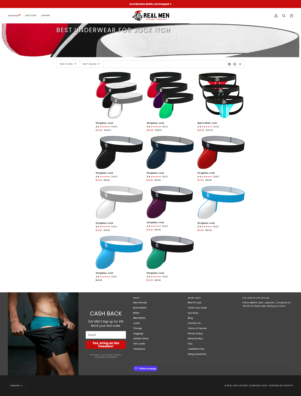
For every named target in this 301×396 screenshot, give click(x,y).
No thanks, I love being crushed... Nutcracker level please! (106, 355)
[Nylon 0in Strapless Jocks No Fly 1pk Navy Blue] (170, 152)
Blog (190, 318)
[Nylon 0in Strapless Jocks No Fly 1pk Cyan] (119, 252)
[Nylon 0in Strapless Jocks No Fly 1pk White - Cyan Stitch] (221, 202)
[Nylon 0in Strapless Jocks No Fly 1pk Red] (221, 152)
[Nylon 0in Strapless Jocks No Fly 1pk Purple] (170, 202)
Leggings (138, 333)
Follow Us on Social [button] (255, 297)
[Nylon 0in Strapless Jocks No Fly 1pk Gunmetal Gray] (119, 152)
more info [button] (194, 297)
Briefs (136, 312)
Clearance (139, 348)
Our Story (193, 312)
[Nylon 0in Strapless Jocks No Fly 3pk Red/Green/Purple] (170, 95)
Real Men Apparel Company (244, 385)
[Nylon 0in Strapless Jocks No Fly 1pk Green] (170, 252)
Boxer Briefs (139, 307)
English (15, 385)
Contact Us (194, 323)
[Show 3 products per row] (235, 64)
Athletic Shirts (141, 338)
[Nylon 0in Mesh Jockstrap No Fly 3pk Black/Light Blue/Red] (221, 95)
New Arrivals (140, 302)
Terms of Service (197, 328)
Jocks (136, 323)
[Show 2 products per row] (229, 64)
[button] (15, 15)
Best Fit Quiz (194, 302)
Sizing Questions (197, 354)
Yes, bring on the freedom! (105, 344)
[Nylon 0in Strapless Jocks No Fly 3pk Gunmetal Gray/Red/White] (119, 95)
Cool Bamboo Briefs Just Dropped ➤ (150, 4)
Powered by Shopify (281, 385)
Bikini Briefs (139, 318)
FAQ (190, 343)
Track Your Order (197, 307)
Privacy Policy (195, 333)
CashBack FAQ (196, 348)
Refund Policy (195, 338)
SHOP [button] (136, 297)
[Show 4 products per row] (241, 64)
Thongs (137, 328)
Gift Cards (139, 343)
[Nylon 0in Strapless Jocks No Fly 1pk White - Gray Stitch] (119, 202)
